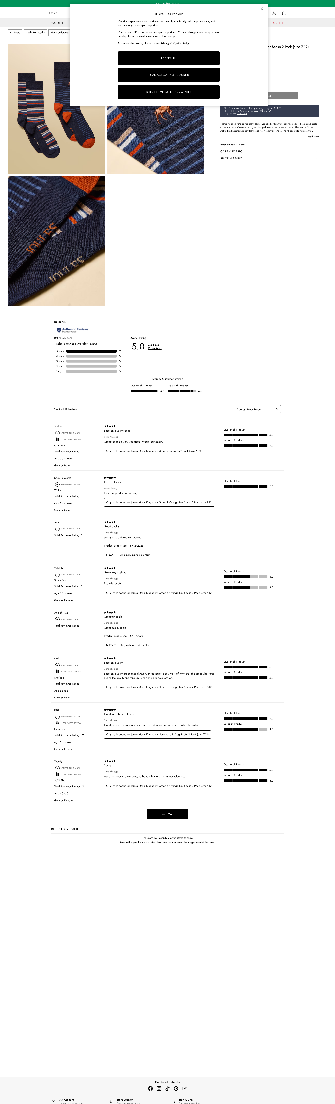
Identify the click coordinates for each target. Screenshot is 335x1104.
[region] (169, 55)
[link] (274, 13)
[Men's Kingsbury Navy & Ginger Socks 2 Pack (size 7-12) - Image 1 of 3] (56, 109)
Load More (167, 813)
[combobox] (261, 409)
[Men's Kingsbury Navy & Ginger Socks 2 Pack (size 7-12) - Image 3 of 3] (56, 241)
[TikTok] (167, 1088)
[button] (269, 151)
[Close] (262, 8)
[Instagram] (159, 1088)
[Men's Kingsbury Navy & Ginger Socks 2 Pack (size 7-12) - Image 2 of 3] (155, 109)
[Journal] (184, 1088)
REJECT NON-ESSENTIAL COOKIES (169, 92)
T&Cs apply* (242, 113)
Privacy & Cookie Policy (175, 43)
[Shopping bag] (284, 13)
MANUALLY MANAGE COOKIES (169, 75)
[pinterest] (176, 1088)
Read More (313, 136)
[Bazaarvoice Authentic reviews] (73, 330)
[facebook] (150, 1088)
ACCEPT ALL (169, 58)
